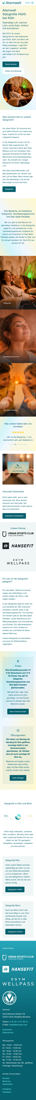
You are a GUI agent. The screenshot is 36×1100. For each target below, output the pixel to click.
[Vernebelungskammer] (18, 336)
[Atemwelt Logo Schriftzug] (11, 2)
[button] (29, 2)
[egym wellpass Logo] (17, 568)
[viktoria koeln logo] (17, 1004)
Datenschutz (7, 1038)
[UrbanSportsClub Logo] (17, 540)
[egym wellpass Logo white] (17, 987)
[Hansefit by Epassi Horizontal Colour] (17, 552)
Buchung (6, 1087)
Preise (18, 672)
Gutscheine (7, 1090)
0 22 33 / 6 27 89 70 (19, 1027)
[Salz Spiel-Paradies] (18, 390)
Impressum (7, 1035)
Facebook (6, 1098)
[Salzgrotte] (18, 282)
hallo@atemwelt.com (18, 1030)
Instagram (6, 1095)
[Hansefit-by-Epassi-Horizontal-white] (17, 975)
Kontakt (5, 1084)
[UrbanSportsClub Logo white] (17, 963)
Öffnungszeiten (18, 741)
